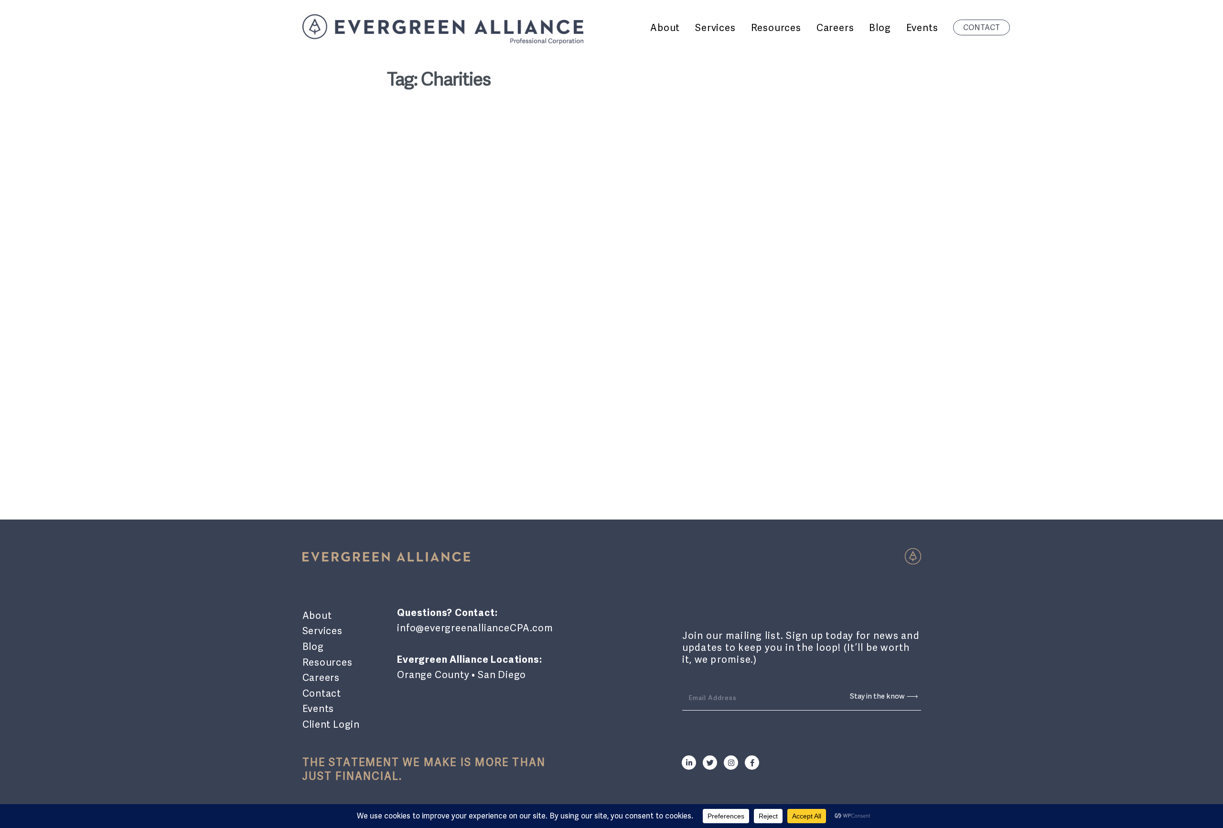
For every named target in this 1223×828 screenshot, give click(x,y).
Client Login (331, 724)
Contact (322, 693)
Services (322, 631)
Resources (327, 662)
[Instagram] (731, 762)
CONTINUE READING (436, 447)
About (317, 615)
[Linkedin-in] (689, 762)
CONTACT (981, 27)
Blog (313, 646)
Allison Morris (428, 354)
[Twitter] (710, 762)
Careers (321, 677)
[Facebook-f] (752, 762)
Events (318, 708)
